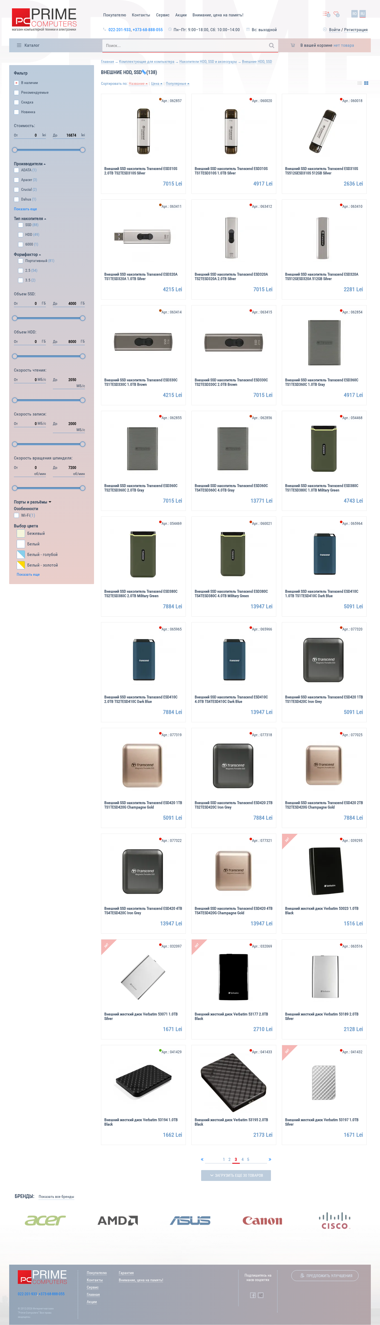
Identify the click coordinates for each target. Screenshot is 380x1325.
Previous (5, 1220)
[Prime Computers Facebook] (253, 1295)
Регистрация (356, 29)
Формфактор (26, 254)
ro (354, 13)
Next (375, 1220)
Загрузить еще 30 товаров (239, 1175)
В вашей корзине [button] (327, 45)
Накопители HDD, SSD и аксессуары (208, 61)
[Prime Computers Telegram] (260, 1295)
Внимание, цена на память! (218, 15)
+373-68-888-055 (148, 29)
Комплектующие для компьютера (146, 61)
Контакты (141, 15)
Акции (181, 15)
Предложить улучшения (329, 1276)
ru (363, 13)
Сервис (162, 15)
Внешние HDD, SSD (257, 61)
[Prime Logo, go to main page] (44, 20)
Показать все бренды (56, 1196)
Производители (29, 163)
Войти (334, 29)
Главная (107, 61)
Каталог (32, 45)
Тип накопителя (29, 218)
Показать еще (25, 209)
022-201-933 (119, 29)
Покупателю (114, 15)
